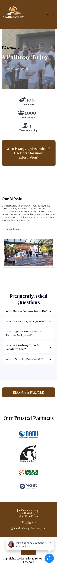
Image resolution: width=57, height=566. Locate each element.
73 (26, 522)
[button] (47, 14)
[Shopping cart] (53, 14)
